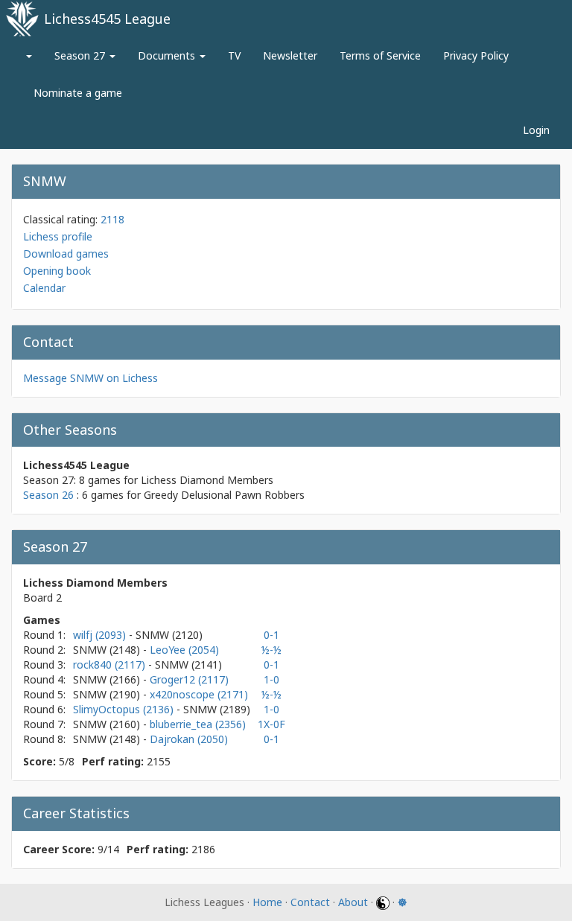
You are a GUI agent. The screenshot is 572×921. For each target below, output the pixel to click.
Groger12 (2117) (189, 679)
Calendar (44, 288)
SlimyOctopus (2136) (125, 709)
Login (536, 130)
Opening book (57, 271)
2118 (112, 219)
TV (234, 55)
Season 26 (48, 495)
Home (267, 902)
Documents (168, 55)
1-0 (271, 679)
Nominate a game (78, 93)
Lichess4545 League (107, 19)
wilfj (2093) (101, 635)
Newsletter (290, 55)
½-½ (271, 650)
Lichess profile (57, 236)
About (353, 902)
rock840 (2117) (110, 664)
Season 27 (81, 55)
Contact (310, 902)
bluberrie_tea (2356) (198, 724)
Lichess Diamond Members (207, 480)
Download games (66, 253)
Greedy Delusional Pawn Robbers (224, 495)
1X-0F (271, 724)
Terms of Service (380, 55)
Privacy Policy (476, 55)
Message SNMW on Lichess (90, 378)
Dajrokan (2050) (189, 739)
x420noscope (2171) (199, 694)
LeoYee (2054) (184, 650)
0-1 (271, 635)
